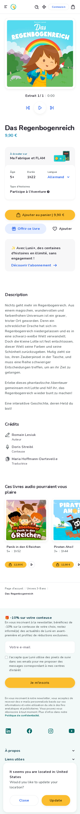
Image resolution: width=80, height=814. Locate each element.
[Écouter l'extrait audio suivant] (52, 108)
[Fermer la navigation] (5, 6)
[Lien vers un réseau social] (8, 731)
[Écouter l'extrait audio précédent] (28, 108)
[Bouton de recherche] (36, 7)
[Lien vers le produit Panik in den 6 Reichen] (26, 520)
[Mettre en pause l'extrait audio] (40, 108)
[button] (44, 7)
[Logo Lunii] (13, 6)
